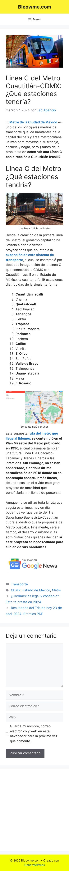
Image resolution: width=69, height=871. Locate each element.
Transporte (19, 584)
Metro (56, 590)
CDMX (16, 590)
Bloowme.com (34, 7)
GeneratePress (34, 865)
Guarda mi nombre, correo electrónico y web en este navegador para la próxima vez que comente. (34, 733)
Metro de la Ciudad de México (33, 122)
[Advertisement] (34, 810)
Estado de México (36, 590)
